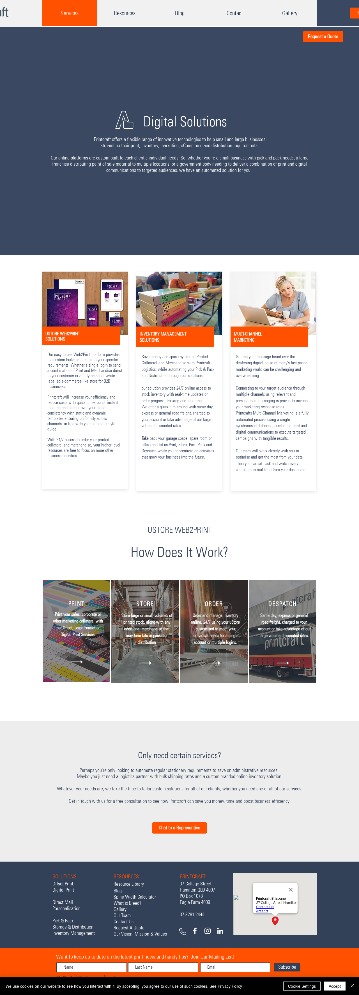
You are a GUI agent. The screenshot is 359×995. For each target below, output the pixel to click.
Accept (335, 986)
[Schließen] (352, 986)
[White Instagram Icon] (207, 931)
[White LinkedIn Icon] (220, 931)
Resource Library (129, 884)
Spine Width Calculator (135, 897)
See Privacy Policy (226, 986)
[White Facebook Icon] (195, 931)
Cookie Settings (302, 986)
